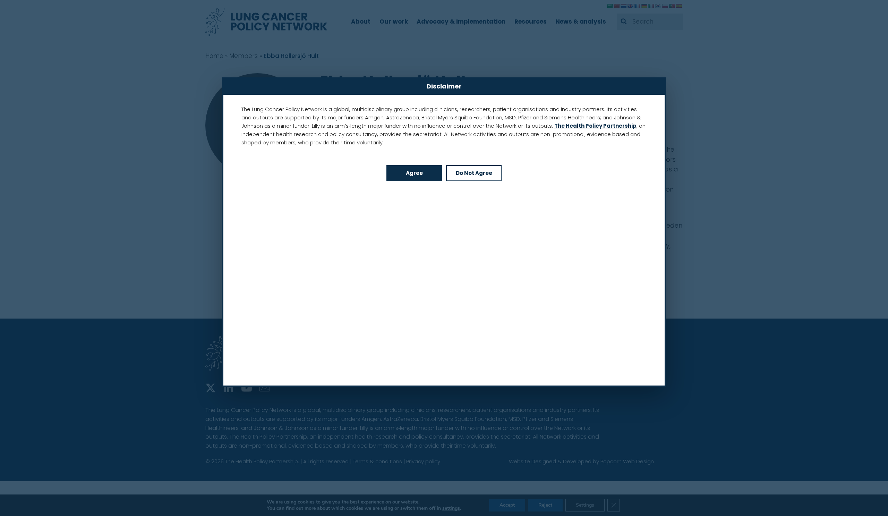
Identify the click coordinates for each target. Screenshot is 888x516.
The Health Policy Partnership (595, 125)
